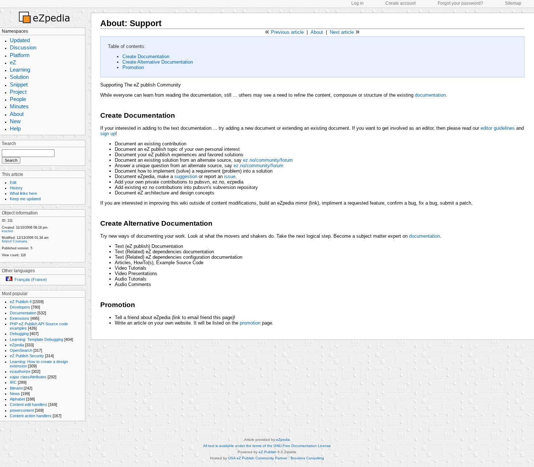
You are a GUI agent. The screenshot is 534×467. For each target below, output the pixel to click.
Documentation (23, 313)
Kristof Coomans (14, 241)
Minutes (19, 106)
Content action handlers (31, 416)
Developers (20, 307)
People (18, 99)
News (15, 393)
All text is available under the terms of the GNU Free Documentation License (267, 446)
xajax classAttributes (28, 377)
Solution (19, 77)
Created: (8, 227)
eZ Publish (267, 452)
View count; (11, 255)
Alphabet (17, 399)
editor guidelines (498, 128)
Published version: (15, 248)
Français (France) (31, 279)
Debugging (19, 333)
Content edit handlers (28, 404)
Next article (342, 32)
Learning (20, 70)
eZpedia (17, 345)
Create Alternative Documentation (157, 62)
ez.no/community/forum (268, 160)
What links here (23, 193)
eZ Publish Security (27, 356)
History (16, 188)
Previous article (287, 32)
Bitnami (16, 388)
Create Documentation (145, 56)
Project (18, 92)
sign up (108, 133)
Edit (13, 182)
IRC (13, 382)
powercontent (22, 410)
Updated (20, 40)
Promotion (133, 67)
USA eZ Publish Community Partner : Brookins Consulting (276, 458)
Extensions (19, 318)
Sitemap (513, 3)
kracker (7, 231)
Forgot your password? (460, 3)
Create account (400, 3)
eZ (13, 62)
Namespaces (15, 31)
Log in (357, 3)
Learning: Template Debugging (36, 339)
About (17, 114)
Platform (20, 55)
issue (229, 176)
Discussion (23, 47)
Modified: (9, 237)
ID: (4, 220)
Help (15, 128)
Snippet (19, 84)
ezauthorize (20, 371)
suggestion (185, 176)
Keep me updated (25, 199)
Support (146, 23)
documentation (430, 95)
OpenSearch (21, 350)
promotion (250, 323)
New (15, 121)
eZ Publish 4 (21, 301)
